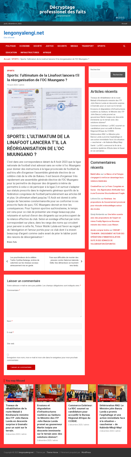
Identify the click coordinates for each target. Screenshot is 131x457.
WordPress (86, 452)
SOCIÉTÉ (38, 46)
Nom (10, 321)
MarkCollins (95, 174)
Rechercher (95, 69)
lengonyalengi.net (24, 33)
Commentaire (13, 290)
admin (21, 85)
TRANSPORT (88, 46)
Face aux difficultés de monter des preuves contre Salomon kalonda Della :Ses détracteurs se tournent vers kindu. (63, 261)
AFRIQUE (47, 52)
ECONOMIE (25, 46)
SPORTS (101, 46)
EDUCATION (11, 52)
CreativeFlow (96, 186)
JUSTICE (50, 46)
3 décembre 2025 (44, 440)
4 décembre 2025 (13, 434)
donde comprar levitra (100, 230)
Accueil (124, 24)
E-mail (10, 332)
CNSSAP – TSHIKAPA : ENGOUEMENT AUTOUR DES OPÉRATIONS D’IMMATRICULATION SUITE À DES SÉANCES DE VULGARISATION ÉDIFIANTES (107, 237)
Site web (10, 343)
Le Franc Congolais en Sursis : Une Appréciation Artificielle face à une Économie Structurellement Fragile (108, 189)
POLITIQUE (11, 46)
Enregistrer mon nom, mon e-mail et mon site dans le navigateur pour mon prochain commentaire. (42, 358)
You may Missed (15, 380)
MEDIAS (74, 46)
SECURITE (62, 46)
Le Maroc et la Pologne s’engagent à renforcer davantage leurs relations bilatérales (107, 177)
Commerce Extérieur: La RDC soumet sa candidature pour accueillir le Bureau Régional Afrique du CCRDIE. (107, 128)
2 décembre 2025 (75, 425)
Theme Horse (52, 452)
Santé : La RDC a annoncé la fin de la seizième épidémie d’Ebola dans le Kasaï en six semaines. (107, 148)
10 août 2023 (12, 85)
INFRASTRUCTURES (30, 52)
